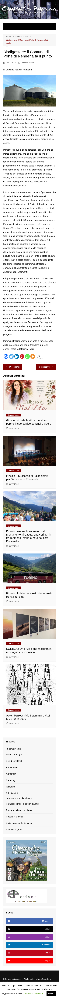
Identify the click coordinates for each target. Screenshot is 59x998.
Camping (10, 780)
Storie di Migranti (14, 829)
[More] (32, 356)
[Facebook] (6, 356)
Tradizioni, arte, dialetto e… (19, 798)
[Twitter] (11, 356)
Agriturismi (11, 774)
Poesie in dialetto (14, 817)
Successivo (44, 367)
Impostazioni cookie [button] (34, 993)
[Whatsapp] (27, 356)
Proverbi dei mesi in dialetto (19, 810)
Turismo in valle (13, 749)
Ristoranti (10, 787)
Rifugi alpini (12, 793)
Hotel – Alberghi (14, 754)
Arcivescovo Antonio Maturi (19, 823)
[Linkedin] (16, 356)
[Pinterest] (22, 356)
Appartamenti (12, 767)
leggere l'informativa (12, 993)
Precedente (14, 367)
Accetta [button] (51, 993)
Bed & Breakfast (14, 761)
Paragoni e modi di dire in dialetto (22, 804)
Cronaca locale (27, 63)
